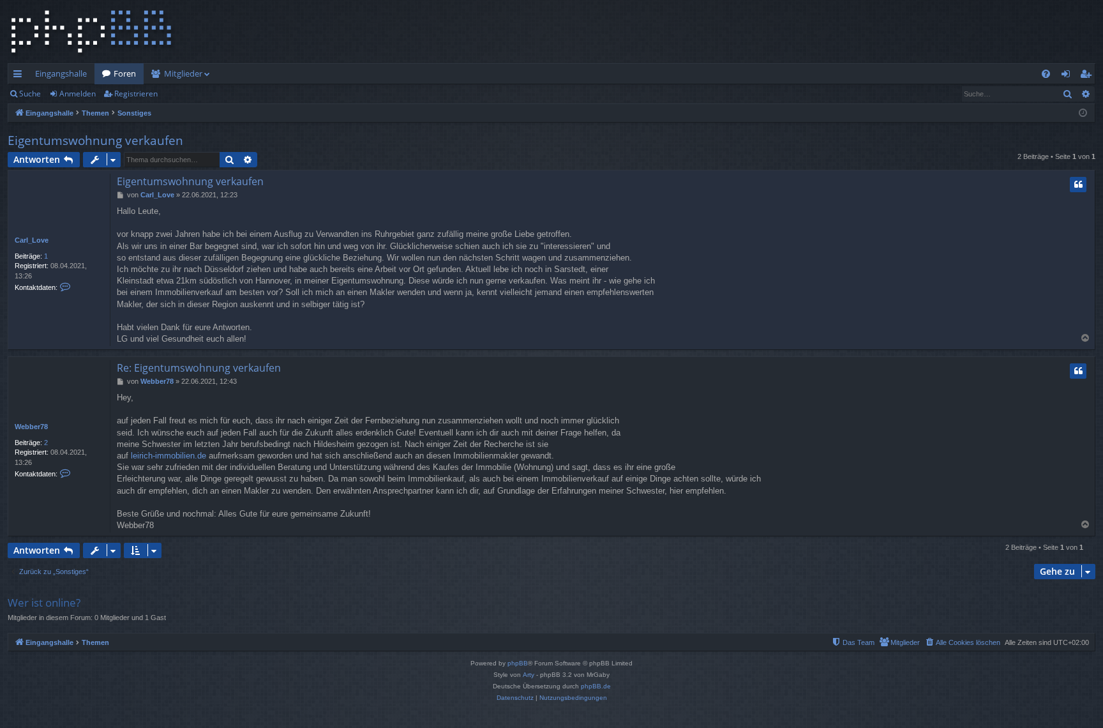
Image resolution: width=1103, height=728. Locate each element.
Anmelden (77, 93)
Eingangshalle (61, 73)
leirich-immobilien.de (168, 455)
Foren (125, 73)
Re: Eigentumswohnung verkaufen (199, 367)
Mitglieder (183, 73)
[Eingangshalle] (91, 31)
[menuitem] (1046, 73)
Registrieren (136, 93)
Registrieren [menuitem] (1088, 76)
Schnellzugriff (20, 76)
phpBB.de (596, 686)
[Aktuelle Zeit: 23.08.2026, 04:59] (1083, 113)
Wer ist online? (44, 602)
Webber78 (31, 426)
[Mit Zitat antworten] (1078, 184)
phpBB (517, 663)
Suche (30, 93)
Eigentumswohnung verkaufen (95, 140)
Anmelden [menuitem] (1068, 76)
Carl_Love (32, 240)
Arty (528, 674)
